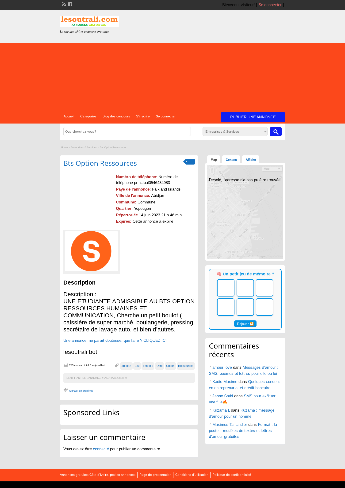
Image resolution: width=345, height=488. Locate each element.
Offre (160, 366)
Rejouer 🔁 (245, 324)
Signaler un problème (81, 390)
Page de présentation (155, 475)
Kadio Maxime (224, 381)
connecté (101, 449)
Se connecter (270, 5)
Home (64, 147)
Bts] (137, 366)
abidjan (126, 366)
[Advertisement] (172, 75)
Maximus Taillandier (229, 424)
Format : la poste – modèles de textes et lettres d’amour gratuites (243, 430)
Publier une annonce (253, 117)
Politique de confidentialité (231, 475)
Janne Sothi (222, 396)
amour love (222, 367)
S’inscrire (143, 116)
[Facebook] (70, 4)
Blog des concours (116, 116)
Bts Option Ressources (100, 163)
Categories (88, 116)
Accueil (69, 116)
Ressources (185, 366)
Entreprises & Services (84, 147)
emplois (148, 366)
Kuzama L (221, 410)
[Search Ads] (276, 131)
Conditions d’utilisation (191, 475)
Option (170, 366)
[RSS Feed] (63, 4)
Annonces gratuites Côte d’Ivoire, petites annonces (97, 475)
